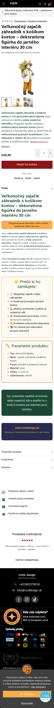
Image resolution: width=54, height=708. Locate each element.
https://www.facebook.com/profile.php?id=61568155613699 (18, 599)
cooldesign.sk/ (26, 599)
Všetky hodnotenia (27, 560)
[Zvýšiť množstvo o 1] (50, 153)
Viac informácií (38, 687)
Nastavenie (27, 703)
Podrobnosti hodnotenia (37, 21)
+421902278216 (29, 584)
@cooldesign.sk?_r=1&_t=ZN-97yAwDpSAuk (34, 599)
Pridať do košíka (27, 165)
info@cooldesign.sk (29, 590)
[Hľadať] (39, 3)
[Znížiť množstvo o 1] (38, 153)
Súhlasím (29, 694)
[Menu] (3, 3)
